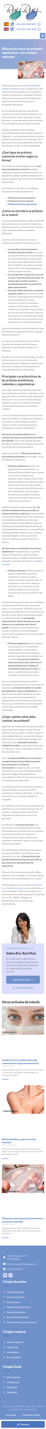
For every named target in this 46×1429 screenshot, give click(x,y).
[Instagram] (10, 1275)
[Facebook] (5, 1275)
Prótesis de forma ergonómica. (22, 204)
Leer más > (5, 1079)
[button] (42, 36)
